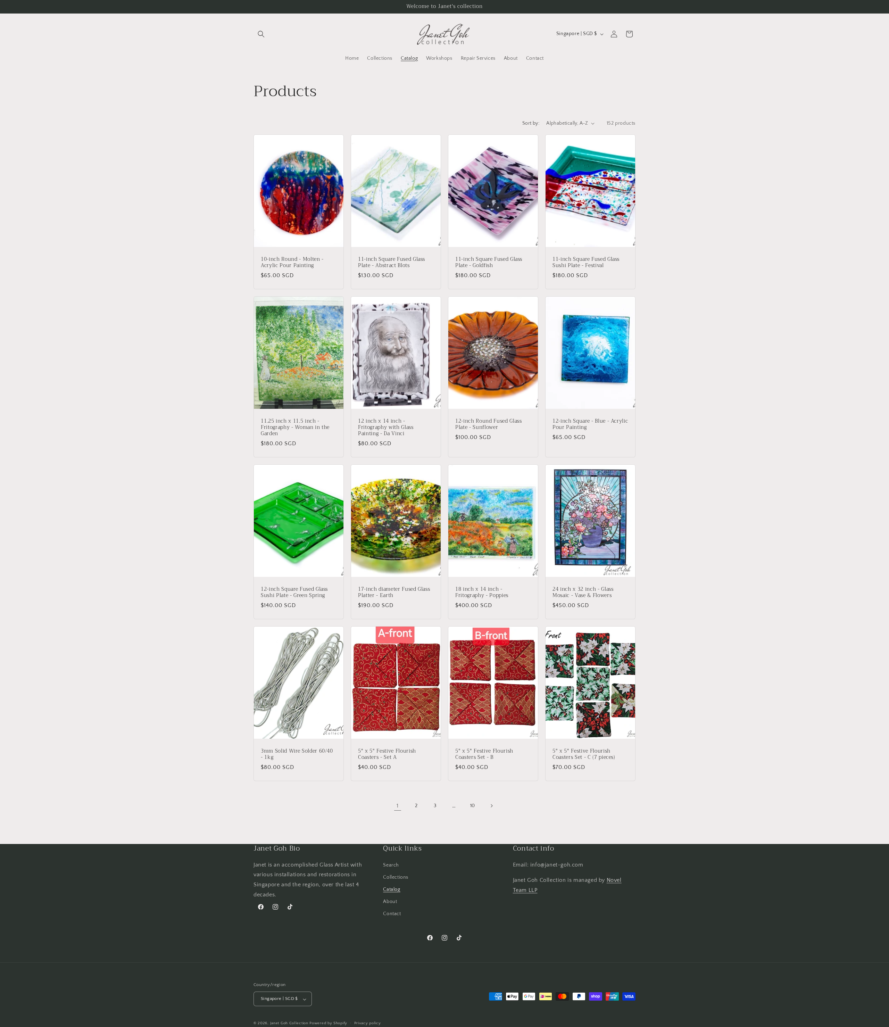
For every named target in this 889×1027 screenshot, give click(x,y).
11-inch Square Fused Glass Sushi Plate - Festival (586, 262)
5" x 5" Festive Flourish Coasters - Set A (387, 754)
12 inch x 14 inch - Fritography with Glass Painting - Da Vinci (386, 427)
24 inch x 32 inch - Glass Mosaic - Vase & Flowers (583, 592)
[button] (261, 34)
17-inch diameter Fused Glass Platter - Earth (394, 592)
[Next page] (491, 805)
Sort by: (530, 123)
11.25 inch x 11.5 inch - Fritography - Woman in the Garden (295, 427)
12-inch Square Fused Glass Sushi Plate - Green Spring (294, 592)
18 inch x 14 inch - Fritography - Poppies (481, 592)
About (390, 901)
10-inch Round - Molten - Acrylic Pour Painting (292, 262)
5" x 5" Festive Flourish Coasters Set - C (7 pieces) (583, 754)
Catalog (391, 889)
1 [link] (398, 806)
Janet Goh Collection (289, 1023)
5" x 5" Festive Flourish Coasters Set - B (484, 754)
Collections (395, 877)
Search (391, 865)
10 (472, 806)
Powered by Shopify (328, 1023)
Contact (392, 914)
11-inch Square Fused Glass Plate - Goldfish (488, 262)
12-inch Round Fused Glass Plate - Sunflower (488, 424)
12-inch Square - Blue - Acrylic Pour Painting (590, 424)
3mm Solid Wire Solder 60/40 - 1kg (297, 754)
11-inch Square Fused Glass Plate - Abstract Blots (391, 262)
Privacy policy (367, 1023)
